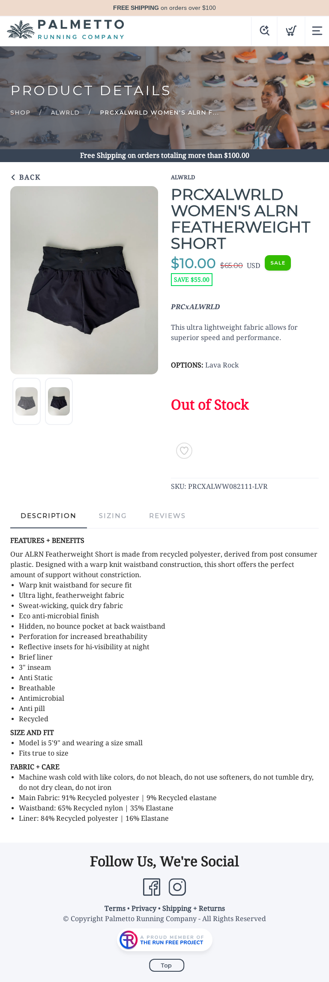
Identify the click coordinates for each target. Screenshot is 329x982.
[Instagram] (177, 887)
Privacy (144, 908)
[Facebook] (151, 887)
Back (29, 177)
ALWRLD (65, 111)
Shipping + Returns (193, 908)
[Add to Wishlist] (184, 451)
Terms (115, 908)
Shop (20, 111)
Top (166, 965)
